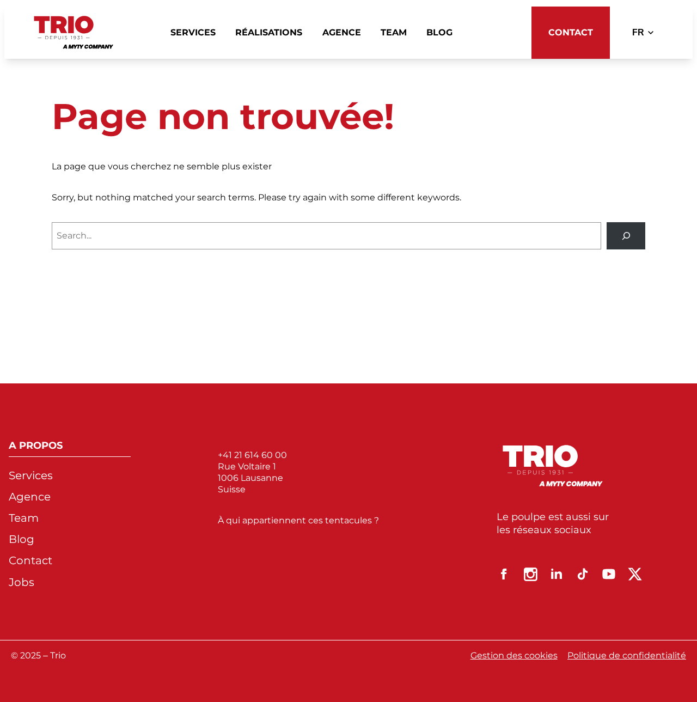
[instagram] (530, 574)
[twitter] (635, 574)
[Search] (626, 235)
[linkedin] (556, 574)
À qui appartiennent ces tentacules (296, 520)
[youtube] (608, 574)
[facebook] (504, 574)
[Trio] (74, 33)
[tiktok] (582, 574)
